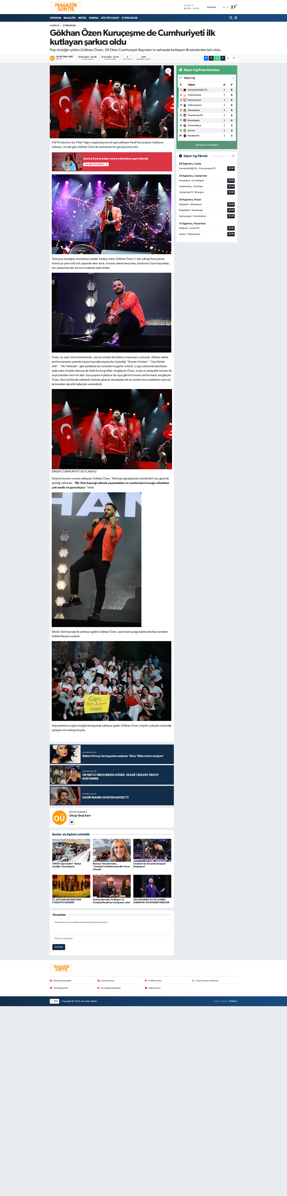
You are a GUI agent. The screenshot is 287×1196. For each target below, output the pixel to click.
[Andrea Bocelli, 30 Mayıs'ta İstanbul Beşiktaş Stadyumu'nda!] (112, 886)
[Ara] (231, 18)
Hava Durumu (107, 981)
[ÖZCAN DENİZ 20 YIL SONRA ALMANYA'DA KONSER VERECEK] (152, 886)
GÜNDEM (55, 18)
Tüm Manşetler (60, 988)
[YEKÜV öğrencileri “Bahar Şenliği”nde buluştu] (71, 850)
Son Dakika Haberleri (110, 988)
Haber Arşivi (154, 988)
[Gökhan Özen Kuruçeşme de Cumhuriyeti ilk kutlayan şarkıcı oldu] (112, 101)
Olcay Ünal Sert (80, 815)
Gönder (58, 947)
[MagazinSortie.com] (65, 7)
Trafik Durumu (155, 981)
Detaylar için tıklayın (207, 145)
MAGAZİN (70, 18)
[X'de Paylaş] (211, 58)
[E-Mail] (71, 822)
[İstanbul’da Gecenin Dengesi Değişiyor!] (152, 850)
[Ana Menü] (235, 18)
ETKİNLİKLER (129, 18)
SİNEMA (94, 18)
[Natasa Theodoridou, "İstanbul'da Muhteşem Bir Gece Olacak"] (112, 850)
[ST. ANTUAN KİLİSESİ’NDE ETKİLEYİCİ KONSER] (71, 886)
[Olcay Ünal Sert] (59, 817)
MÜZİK (82, 18)
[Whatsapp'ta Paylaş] (217, 58)
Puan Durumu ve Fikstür (207, 981)
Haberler (54, 26)
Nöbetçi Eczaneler (62, 981)
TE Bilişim (233, 1001)
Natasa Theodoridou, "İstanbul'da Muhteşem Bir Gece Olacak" (111, 866)
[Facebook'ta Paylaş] (206, 58)
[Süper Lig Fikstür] (233, 156)
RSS (56, 1001)
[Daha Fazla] (222, 58)
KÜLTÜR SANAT (110, 18)
